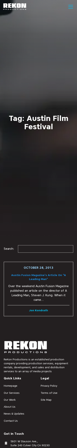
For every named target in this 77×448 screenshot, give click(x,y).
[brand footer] (26, 347)
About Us (9, 406)
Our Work (10, 399)
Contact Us (11, 420)
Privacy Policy (49, 385)
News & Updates (14, 413)
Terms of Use (49, 392)
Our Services (12, 392)
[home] (15, 6)
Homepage (10, 385)
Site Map (46, 399)
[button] (70, 6)
